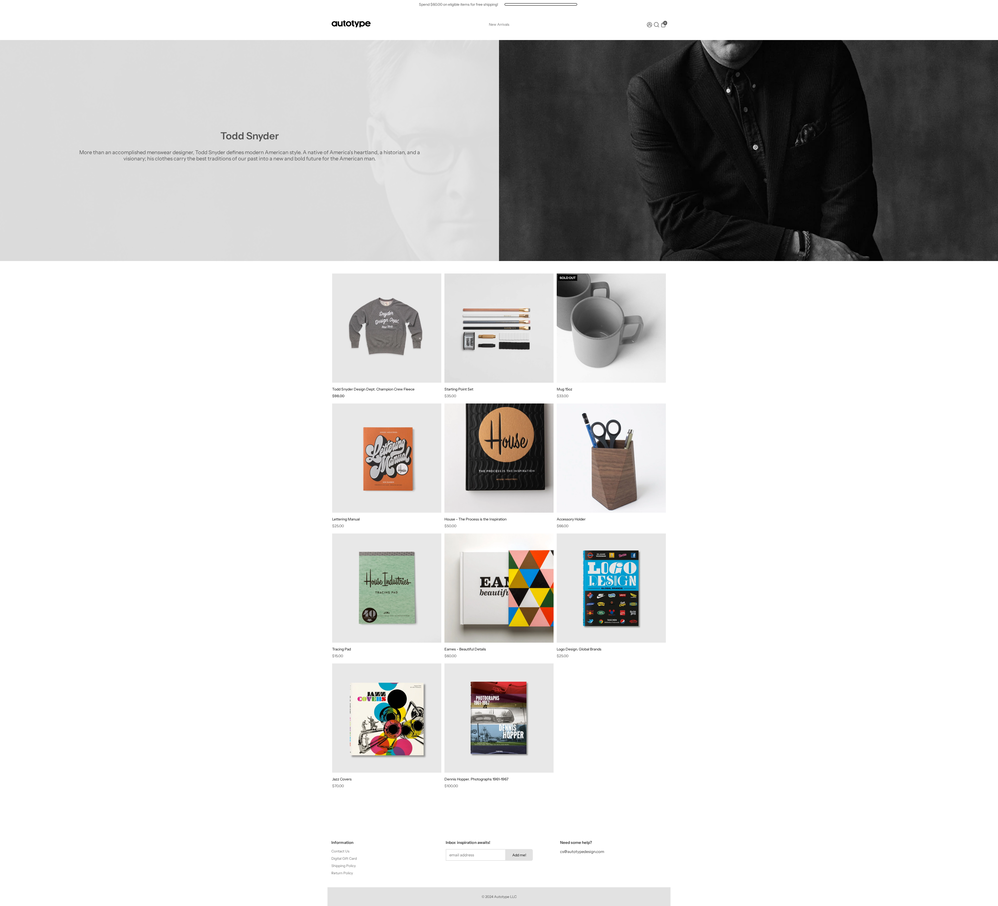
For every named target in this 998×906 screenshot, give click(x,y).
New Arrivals (499, 24)
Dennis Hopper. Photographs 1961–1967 (476, 779)
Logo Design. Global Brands (579, 649)
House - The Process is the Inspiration (475, 519)
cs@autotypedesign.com (582, 851)
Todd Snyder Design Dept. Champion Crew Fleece (373, 389)
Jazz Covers (342, 779)
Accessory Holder (571, 519)
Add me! (519, 855)
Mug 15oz (564, 389)
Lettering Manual (346, 519)
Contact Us (340, 851)
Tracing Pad (341, 649)
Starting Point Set (458, 389)
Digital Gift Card (344, 858)
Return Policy (342, 873)
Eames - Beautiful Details (465, 649)
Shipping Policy (343, 866)
